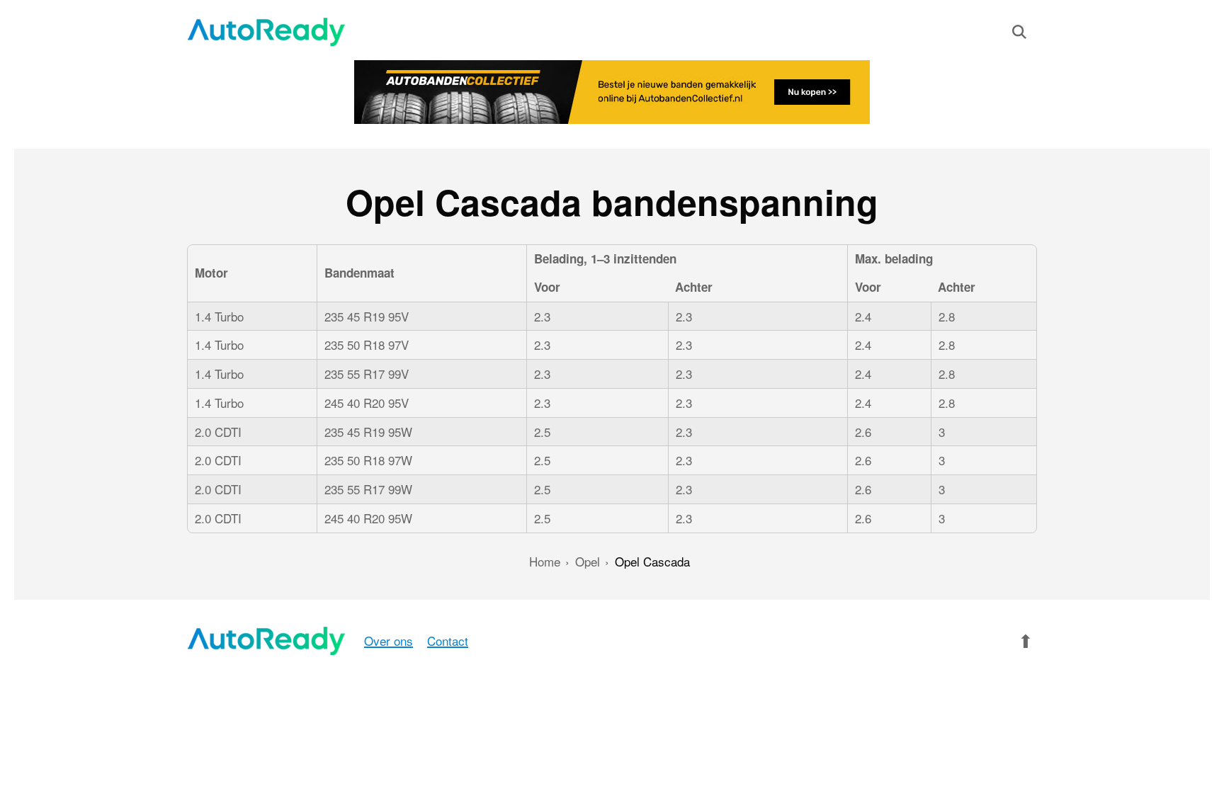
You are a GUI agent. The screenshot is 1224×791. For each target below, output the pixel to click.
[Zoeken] (1019, 34)
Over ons (388, 640)
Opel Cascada (652, 561)
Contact (447, 640)
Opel (587, 561)
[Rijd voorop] (266, 32)
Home (544, 561)
